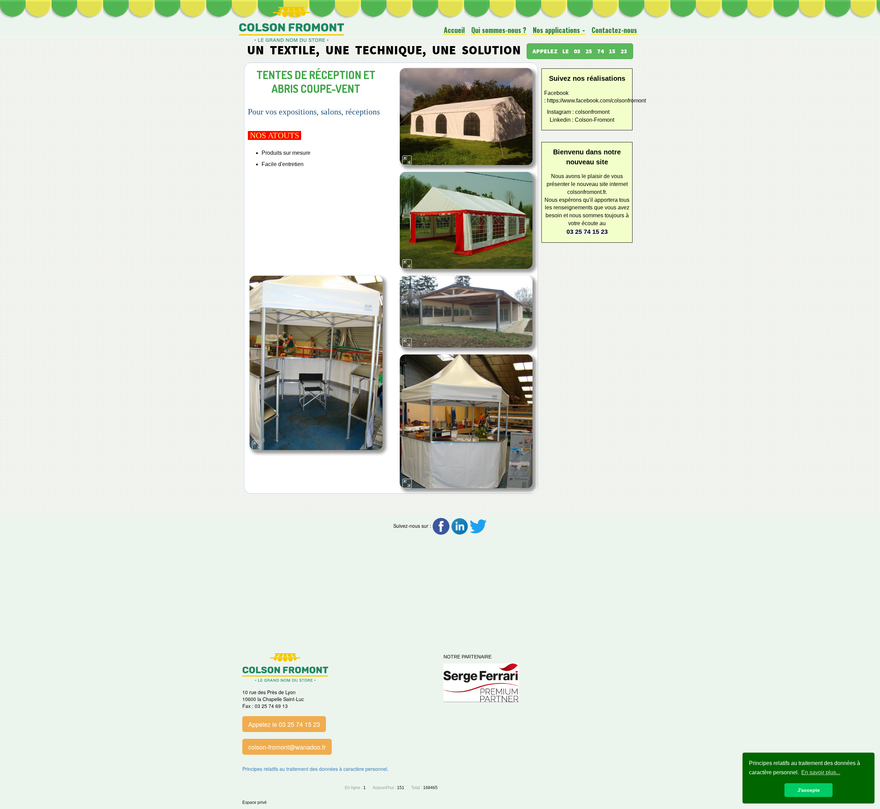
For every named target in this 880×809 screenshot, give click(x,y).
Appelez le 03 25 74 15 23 (284, 724)
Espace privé (254, 802)
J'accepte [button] (809, 790)
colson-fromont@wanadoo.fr (287, 746)
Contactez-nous (614, 30)
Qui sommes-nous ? (498, 30)
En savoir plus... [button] (820, 772)
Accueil (454, 30)
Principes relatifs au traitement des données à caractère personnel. (315, 768)
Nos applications (557, 30)
